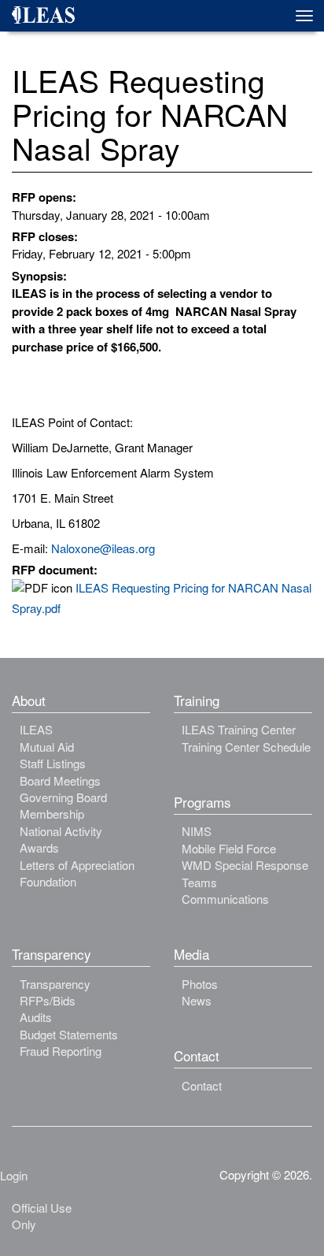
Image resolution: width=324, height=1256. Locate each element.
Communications (225, 898)
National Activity (61, 831)
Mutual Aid (47, 746)
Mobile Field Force (229, 848)
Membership (52, 813)
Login (14, 1175)
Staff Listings (53, 763)
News (197, 1000)
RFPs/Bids (47, 1000)
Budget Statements (69, 1034)
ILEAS (36, 729)
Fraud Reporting (60, 1050)
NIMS (197, 831)
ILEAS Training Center (239, 729)
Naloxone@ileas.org (103, 548)
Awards (39, 847)
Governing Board (63, 797)
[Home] (49, 17)
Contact (202, 1085)
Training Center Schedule (246, 746)
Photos (200, 983)
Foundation (48, 881)
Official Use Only (42, 1215)
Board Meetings (60, 780)
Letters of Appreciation (77, 865)
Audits (36, 1017)
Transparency (55, 983)
